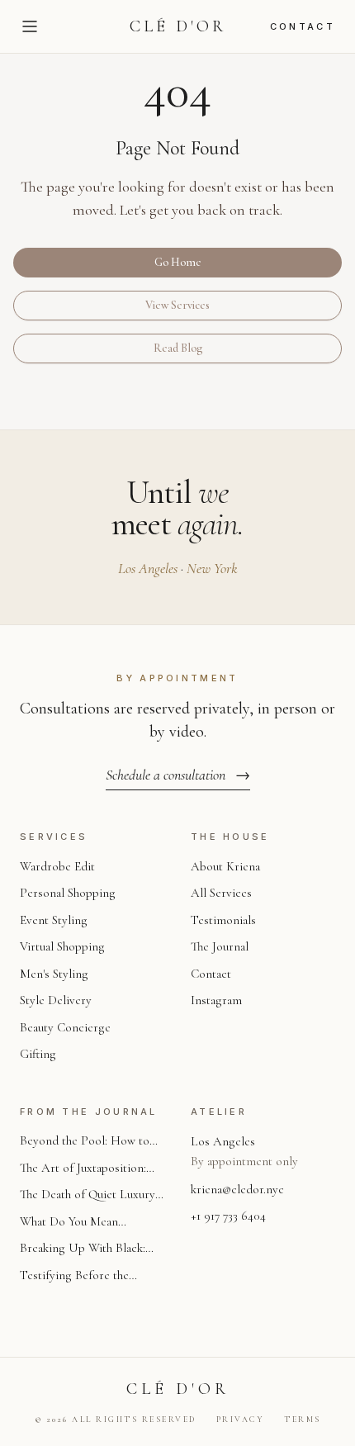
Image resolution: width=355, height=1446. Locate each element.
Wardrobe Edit (57, 866)
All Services (221, 892)
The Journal (219, 946)
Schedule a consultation (178, 775)
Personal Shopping (68, 892)
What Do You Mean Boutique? (69, 1222)
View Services (177, 305)
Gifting (38, 1053)
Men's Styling (54, 973)
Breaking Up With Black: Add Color (82, 1249)
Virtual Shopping (62, 946)
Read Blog (178, 348)
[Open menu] (30, 26)
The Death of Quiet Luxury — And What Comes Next (87, 1195)
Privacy (240, 1420)
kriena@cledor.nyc (237, 1189)
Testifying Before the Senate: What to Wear (74, 1276)
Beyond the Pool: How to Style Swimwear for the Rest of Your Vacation (91, 1141)
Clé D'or (178, 26)
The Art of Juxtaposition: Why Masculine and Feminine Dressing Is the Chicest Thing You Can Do (87, 1169)
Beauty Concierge (65, 1027)
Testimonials (223, 920)
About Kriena (225, 866)
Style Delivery (56, 1000)
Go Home (177, 262)
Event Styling (54, 920)
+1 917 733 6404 (228, 1215)
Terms (302, 1420)
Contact (302, 26)
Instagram (216, 1000)
